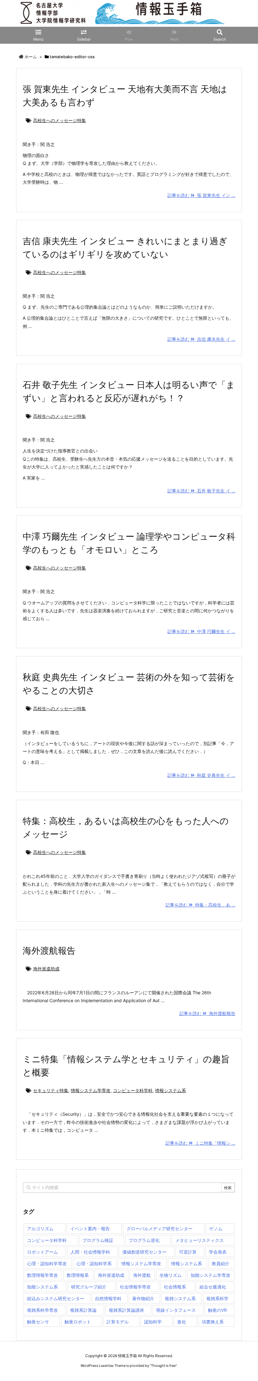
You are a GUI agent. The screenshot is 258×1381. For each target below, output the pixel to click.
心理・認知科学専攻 (47, 1263)
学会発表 (218, 1252)
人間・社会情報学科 (90, 1252)
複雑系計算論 (83, 1310)
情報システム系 (170, 1090)
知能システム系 (42, 1286)
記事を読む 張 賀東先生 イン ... (201, 195)
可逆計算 (188, 1252)
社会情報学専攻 (135, 1286)
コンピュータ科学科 (133, 1090)
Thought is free (163, 1365)
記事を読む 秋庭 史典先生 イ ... (201, 775)
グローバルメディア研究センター (159, 1228)
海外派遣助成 (46, 968)
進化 (181, 1321)
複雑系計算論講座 (126, 1310)
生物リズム (171, 1275)
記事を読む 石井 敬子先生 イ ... (201, 490)
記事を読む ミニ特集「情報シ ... (200, 1143)
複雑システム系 (180, 1298)
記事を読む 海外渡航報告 (207, 1013)
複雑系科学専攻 (42, 1310)
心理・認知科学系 (94, 1263)
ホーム (31, 56)
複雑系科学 (217, 1298)
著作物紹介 (143, 1298)
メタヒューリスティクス (199, 1240)
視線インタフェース (176, 1310)
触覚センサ (38, 1321)
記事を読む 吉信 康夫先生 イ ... (201, 339)
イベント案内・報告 (90, 1228)
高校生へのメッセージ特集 (59, 120)
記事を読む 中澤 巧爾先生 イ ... (201, 631)
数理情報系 (78, 1275)
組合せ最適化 (212, 1286)
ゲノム (215, 1228)
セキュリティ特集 (50, 1090)
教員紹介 (220, 1263)
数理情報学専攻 (42, 1275)
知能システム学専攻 (210, 1275)
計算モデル (118, 1321)
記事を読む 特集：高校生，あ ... (200, 904)
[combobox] (129, 1187)
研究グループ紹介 (88, 1286)
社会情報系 (175, 1286)
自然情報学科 (108, 1298)
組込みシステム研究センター (55, 1298)
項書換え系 (213, 1321)
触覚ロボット (77, 1321)
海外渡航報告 (49, 950)
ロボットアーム (42, 1252)
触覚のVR (217, 1310)
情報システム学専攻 (90, 1090)
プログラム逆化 (144, 1240)
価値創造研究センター (144, 1252)
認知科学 (153, 1321)
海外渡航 (142, 1275)
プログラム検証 (97, 1240)
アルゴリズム (40, 1228)
